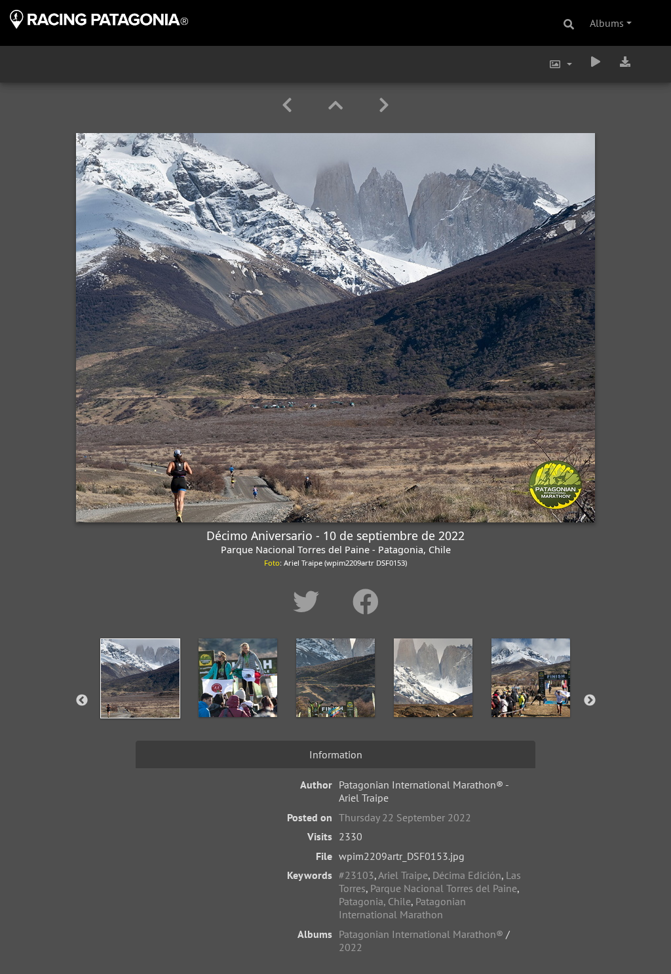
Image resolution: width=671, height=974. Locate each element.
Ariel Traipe (403, 875)
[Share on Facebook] (365, 602)
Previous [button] (81, 700)
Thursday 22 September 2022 (405, 817)
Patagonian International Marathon (402, 908)
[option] (140, 698)
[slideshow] (596, 61)
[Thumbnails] (338, 105)
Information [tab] (335, 754)
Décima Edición (466, 875)
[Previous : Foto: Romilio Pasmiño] (289, 105)
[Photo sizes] (560, 64)
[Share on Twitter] (309, 602)
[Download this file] (625, 61)
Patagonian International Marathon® (421, 934)
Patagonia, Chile (375, 901)
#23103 (356, 875)
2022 (350, 947)
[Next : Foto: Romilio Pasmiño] (384, 105)
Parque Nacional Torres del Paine (443, 888)
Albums (607, 22)
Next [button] (589, 700)
